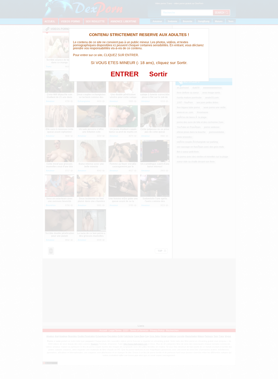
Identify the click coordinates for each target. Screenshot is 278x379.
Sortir (158, 74)
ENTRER (125, 74)
